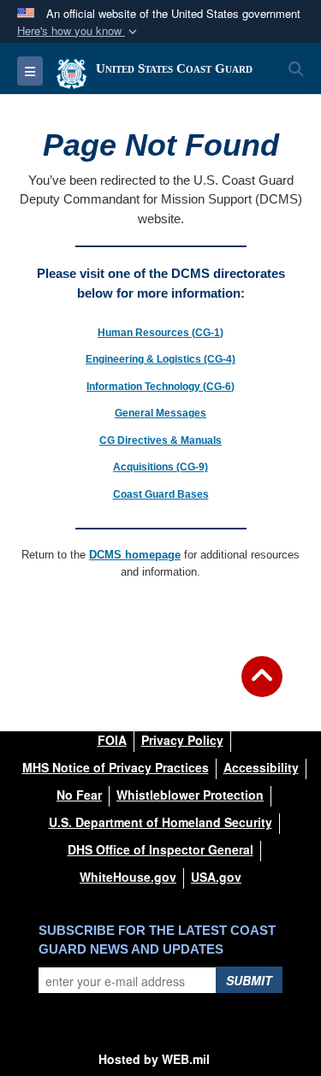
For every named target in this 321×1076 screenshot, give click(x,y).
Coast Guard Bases (161, 494)
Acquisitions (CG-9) (160, 467)
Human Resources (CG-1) (160, 333)
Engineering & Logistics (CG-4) (160, 359)
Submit (249, 980)
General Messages (160, 413)
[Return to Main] (261, 686)
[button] (78, 31)
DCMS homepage (135, 554)
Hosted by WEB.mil (154, 1058)
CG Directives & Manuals (160, 440)
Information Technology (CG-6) (160, 387)
